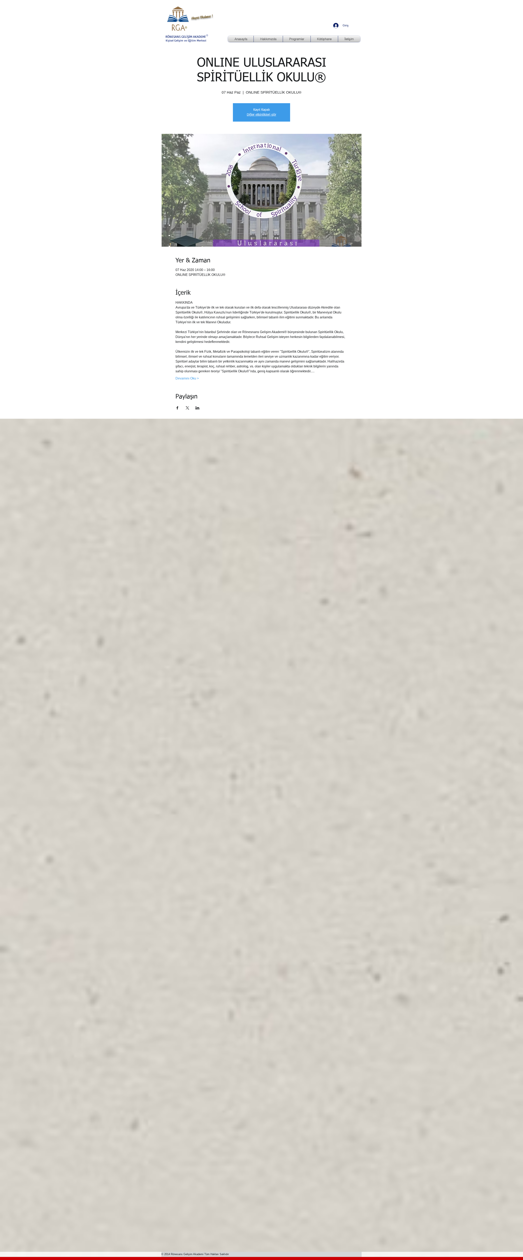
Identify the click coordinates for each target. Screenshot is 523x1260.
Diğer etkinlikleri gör (261, 114)
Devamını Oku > (187, 378)
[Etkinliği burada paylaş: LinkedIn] (197, 408)
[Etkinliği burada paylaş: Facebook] (177, 408)
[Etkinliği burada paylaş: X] (187, 408)
